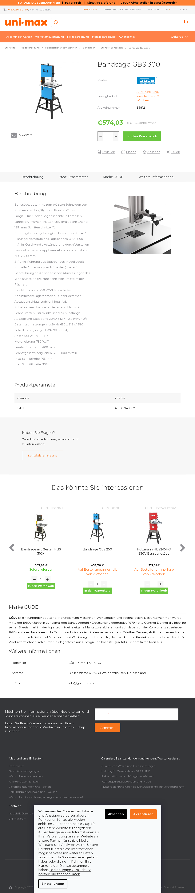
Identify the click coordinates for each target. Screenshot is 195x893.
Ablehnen (114, 814)
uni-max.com (16, 818)
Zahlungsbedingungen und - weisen (31, 792)
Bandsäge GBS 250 (39, 549)
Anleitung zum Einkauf (22, 781)
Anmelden (106, 727)
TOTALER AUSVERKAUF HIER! (37, 2)
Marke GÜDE (112, 177)
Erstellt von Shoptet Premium (167, 887)
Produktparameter (71, 177)
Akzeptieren (142, 814)
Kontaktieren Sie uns (41, 455)
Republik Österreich (20, 813)
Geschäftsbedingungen (23, 771)
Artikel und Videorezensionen (121, 9)
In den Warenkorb (141, 136)
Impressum (15, 766)
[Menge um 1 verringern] (99, 136)
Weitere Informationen (154, 177)
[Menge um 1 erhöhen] (114, 136)
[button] (39, 591)
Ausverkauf (88, 9)
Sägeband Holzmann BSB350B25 (152, 551)
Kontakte (152, 9)
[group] (39, 553)
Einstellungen (51, 884)
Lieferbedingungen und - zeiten (28, 786)
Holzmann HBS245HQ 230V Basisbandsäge (96, 551)
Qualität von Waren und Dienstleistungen (127, 766)
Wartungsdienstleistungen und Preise (125, 781)
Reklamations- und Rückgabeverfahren (126, 776)
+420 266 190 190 (16, 9)
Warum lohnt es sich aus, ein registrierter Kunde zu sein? (44, 797)
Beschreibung (31, 177)
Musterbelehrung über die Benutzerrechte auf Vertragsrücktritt (141, 786)
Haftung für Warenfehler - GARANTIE (124, 771)
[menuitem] (18, 36)
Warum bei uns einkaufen (24, 776)
